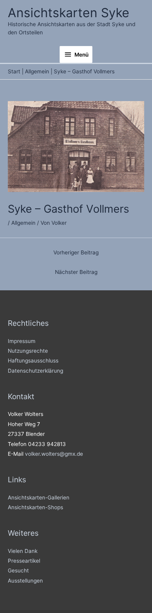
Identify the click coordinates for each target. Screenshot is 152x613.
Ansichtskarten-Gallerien (38, 497)
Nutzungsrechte (28, 351)
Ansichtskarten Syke (68, 12)
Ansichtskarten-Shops (35, 507)
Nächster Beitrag (76, 272)
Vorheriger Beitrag (76, 252)
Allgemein (23, 223)
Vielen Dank (22, 551)
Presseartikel (24, 561)
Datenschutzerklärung (35, 371)
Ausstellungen (25, 580)
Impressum (21, 341)
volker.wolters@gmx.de (54, 454)
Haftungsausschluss (33, 360)
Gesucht (18, 570)
